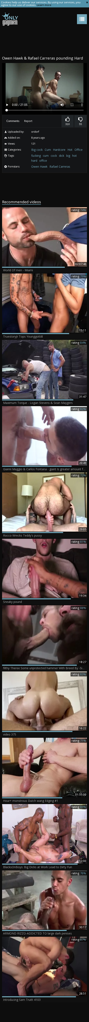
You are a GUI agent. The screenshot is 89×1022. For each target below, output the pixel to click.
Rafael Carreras (59, 166)
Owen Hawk (39, 166)
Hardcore (59, 150)
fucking (36, 156)
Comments (12, 121)
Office (79, 150)
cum (46, 156)
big (68, 156)
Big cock (37, 150)
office (43, 161)
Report (28, 121)
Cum (48, 150)
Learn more (44, 5)
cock (54, 156)
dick (61, 156)
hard (34, 161)
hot (74, 156)
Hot (69, 150)
